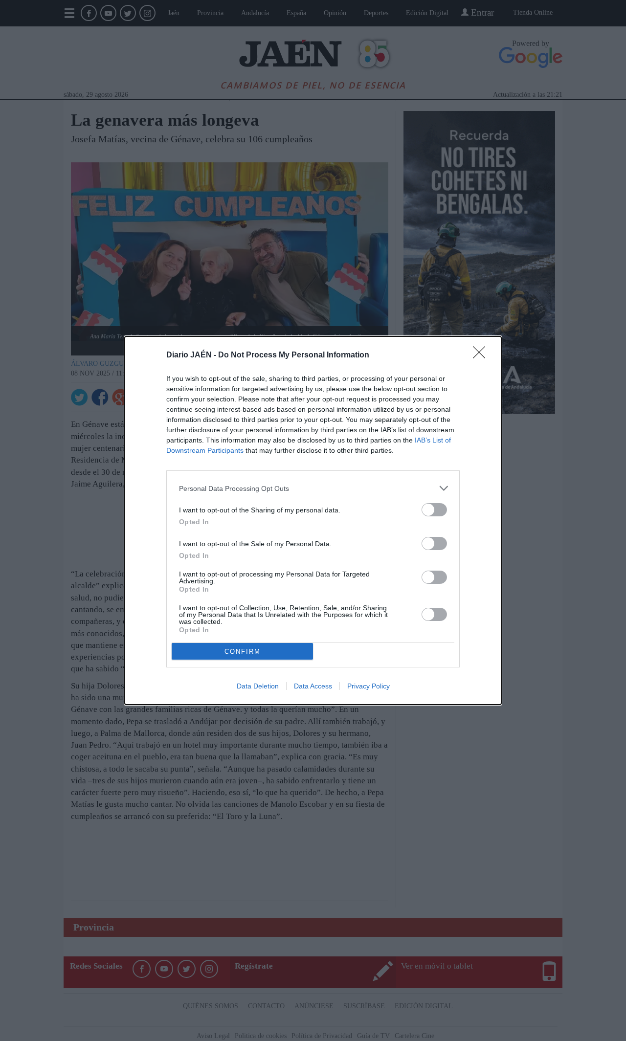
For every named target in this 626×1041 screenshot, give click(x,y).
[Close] (482, 355)
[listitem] (313, 488)
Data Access (313, 686)
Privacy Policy (368, 686)
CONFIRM (242, 651)
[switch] (434, 509)
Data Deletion (258, 686)
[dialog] (313, 520)
